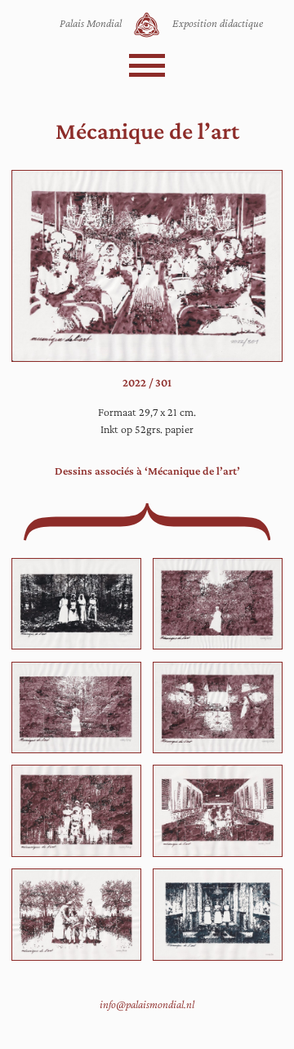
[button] (147, 65)
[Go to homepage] (146, 24)
